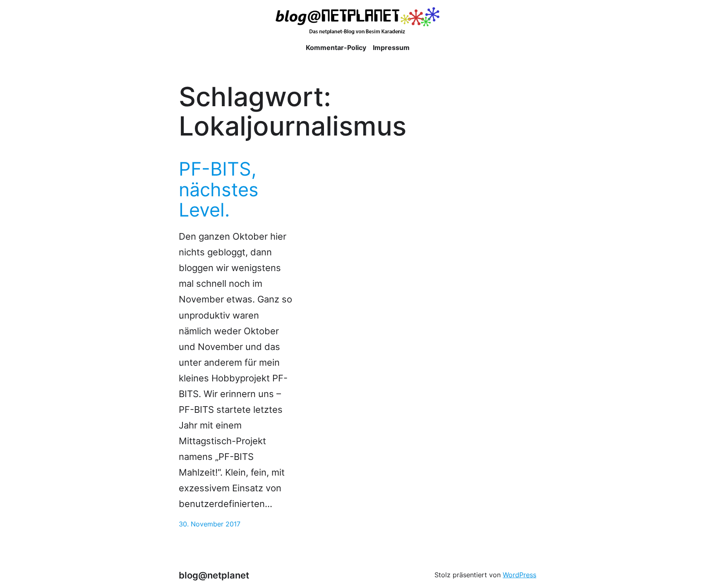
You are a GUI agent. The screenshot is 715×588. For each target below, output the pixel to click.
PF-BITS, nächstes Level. (219, 189)
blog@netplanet (214, 575)
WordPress (519, 575)
